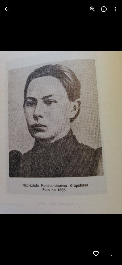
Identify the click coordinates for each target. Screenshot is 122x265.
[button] (110, 253)
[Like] (95, 253)
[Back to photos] (7, 9)
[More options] (115, 9)
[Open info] (104, 9)
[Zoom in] (92, 9)
